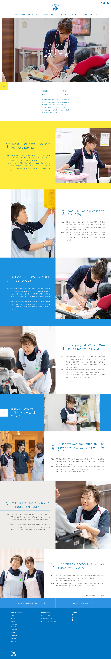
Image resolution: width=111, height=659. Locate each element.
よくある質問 (14, 635)
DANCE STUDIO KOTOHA (47, 624)
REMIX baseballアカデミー (47, 618)
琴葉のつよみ (14, 624)
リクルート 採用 (15, 632)
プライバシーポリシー (16, 641)
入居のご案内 (14, 629)
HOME (12, 615)
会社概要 (13, 618)
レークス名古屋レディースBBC (48, 621)
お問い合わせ (14, 638)
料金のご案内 (14, 626)
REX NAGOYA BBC (45, 615)
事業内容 (13, 621)
